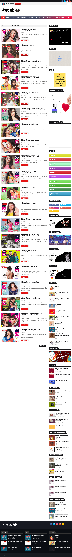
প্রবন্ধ (52, 189)
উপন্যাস (53, 164)
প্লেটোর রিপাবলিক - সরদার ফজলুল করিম (62, 442)
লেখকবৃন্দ (57, 286)
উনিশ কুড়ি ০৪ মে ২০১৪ (28, 203)
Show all (44, 25)
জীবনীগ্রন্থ (53, 176)
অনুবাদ (53, 155)
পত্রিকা (53, 185)
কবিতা (53, 168)
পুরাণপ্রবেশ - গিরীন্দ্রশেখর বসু (61, 380)
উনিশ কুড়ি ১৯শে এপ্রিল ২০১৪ (31, 219)
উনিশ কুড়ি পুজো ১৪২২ (28, 45)
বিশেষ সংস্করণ (54, 194)
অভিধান (53, 159)
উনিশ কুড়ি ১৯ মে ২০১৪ (28, 188)
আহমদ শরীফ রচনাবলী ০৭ (60, 486)
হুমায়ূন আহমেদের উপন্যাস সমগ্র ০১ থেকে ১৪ (62, 342)
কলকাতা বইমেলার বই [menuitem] (8, 20)
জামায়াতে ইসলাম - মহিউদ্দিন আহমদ (15, 541)
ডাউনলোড (54, 181)
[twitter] (65, 1)
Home (2, 1)
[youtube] (70, 1)
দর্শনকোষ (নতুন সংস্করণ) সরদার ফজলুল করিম (61, 436)
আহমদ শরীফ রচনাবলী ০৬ (60, 492)
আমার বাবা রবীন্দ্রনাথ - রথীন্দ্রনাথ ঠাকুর (63, 391)
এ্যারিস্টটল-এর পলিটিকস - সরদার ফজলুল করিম (61, 448)
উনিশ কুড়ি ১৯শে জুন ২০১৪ (30, 156)
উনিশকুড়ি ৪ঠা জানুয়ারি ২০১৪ (30, 330)
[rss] (54, 211)
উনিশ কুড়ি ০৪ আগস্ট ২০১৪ (30, 93)
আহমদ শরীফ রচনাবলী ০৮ (60, 480)
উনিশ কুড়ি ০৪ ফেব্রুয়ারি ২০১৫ (31, 61)
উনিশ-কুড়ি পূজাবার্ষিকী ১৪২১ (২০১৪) (33, 109)
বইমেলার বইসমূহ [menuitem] (60, 17)
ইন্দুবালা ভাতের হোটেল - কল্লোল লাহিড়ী (62, 317)
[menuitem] (3, 17)
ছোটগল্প (53, 172)
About (6, 1)
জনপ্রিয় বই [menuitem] (15, 17)
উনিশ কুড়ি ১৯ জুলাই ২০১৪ (30, 124)
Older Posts (42, 345)
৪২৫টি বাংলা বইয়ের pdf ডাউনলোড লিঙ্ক (62, 329)
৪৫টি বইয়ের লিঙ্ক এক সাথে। (60, 310)
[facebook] (62, 1)
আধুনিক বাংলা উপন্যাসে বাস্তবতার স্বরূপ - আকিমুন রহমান (14, 536)
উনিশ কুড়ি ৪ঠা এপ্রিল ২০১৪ (30, 235)
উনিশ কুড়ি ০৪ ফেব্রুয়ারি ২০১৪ (31, 298)
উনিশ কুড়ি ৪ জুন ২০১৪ (28, 172)
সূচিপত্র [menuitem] (7, 17)
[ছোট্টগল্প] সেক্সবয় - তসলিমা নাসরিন (62, 298)
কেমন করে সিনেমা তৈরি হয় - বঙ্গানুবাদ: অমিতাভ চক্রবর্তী (61, 503)
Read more (24, 40)
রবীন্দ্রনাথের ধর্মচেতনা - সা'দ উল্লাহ (62, 402)
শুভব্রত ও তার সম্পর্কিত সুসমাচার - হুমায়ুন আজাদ (62, 465)
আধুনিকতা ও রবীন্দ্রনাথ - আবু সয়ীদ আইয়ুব (62, 398)
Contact (10, 1)
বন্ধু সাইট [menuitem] (23, 17)
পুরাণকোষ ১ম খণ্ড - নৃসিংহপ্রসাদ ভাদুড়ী (61, 369)
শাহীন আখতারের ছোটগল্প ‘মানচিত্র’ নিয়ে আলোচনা (15, 3)
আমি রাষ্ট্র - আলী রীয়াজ (12, 547)
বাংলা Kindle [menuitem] (40, 17)
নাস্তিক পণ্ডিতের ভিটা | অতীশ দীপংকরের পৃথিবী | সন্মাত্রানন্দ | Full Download (62, 335)
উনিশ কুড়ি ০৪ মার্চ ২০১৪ (29, 267)
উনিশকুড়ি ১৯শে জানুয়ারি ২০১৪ (31, 314)
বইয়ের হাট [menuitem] (31, 17)
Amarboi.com (11, 555)
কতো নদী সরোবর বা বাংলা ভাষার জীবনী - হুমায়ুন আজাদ (61, 471)
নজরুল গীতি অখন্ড (59, 425)
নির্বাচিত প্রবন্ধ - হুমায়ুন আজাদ (61, 458)
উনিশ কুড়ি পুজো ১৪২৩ (28, 30)
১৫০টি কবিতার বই (59, 304)
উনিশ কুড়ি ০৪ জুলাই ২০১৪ (30, 140)
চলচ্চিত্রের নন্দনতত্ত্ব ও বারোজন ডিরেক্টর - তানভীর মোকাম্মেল (61, 515)
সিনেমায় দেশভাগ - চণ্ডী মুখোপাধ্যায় (62, 508)
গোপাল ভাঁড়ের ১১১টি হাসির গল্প (61, 292)
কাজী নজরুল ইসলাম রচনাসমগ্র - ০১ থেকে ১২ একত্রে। (62, 414)
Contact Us (68, 555)
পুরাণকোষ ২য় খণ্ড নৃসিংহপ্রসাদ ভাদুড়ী (62, 374)
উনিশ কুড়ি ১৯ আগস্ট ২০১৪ (30, 77)
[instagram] (67, 1)
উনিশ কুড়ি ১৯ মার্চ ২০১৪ (29, 251)
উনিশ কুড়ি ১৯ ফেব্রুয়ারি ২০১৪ (31, 282)
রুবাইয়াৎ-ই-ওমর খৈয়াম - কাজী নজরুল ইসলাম (61, 420)
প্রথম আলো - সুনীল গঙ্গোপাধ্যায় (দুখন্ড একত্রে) (61, 323)
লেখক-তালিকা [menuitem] (50, 17)
